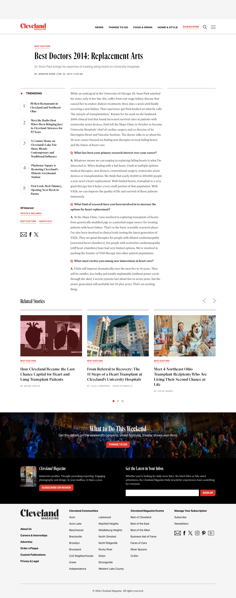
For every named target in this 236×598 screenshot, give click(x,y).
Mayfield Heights (108, 523)
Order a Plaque (29, 548)
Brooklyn (74, 543)
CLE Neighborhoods (81, 556)
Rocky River (105, 549)
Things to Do (118, 27)
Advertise (26, 542)
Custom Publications (33, 554)
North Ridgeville (108, 543)
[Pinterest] (203, 533)
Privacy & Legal (29, 561)
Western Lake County (111, 568)
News (99, 27)
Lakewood (105, 517)
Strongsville (106, 562)
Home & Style (168, 27)
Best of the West (140, 530)
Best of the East (140, 523)
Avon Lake (75, 523)
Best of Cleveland (141, 517)
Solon (102, 556)
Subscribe (191, 26)
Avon (72, 517)
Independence (77, 568)
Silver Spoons (139, 549)
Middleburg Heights (110, 530)
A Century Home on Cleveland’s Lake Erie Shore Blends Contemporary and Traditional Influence (44, 149)
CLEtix (134, 556)
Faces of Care (139, 543)
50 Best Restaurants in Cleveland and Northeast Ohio (45, 107)
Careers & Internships (33, 535)
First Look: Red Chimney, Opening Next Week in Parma (46, 190)
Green (72, 562)
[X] (190, 533)
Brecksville (75, 536)
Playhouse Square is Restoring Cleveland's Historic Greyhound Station (44, 171)
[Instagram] (197, 533)
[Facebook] (184, 533)
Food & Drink (143, 27)
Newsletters (181, 523)
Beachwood (76, 530)
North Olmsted (107, 536)
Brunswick (75, 549)
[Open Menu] (213, 27)
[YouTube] (211, 533)
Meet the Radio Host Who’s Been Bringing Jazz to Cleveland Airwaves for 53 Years (47, 126)
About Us (26, 529)
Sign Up (208, 492)
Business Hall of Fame (143, 536)
